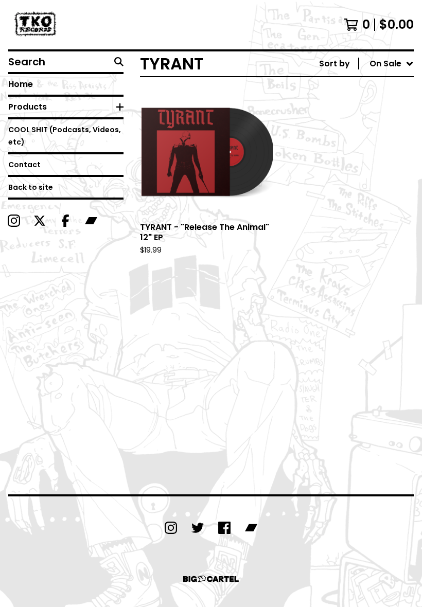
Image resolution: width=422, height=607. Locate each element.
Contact (24, 164)
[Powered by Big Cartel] (211, 579)
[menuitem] (366, 63)
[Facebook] (65, 220)
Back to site (30, 187)
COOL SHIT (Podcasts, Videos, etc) (64, 135)
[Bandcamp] (91, 220)
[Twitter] (197, 528)
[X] (39, 220)
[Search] (119, 61)
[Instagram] (14, 220)
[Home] (36, 24)
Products (27, 107)
